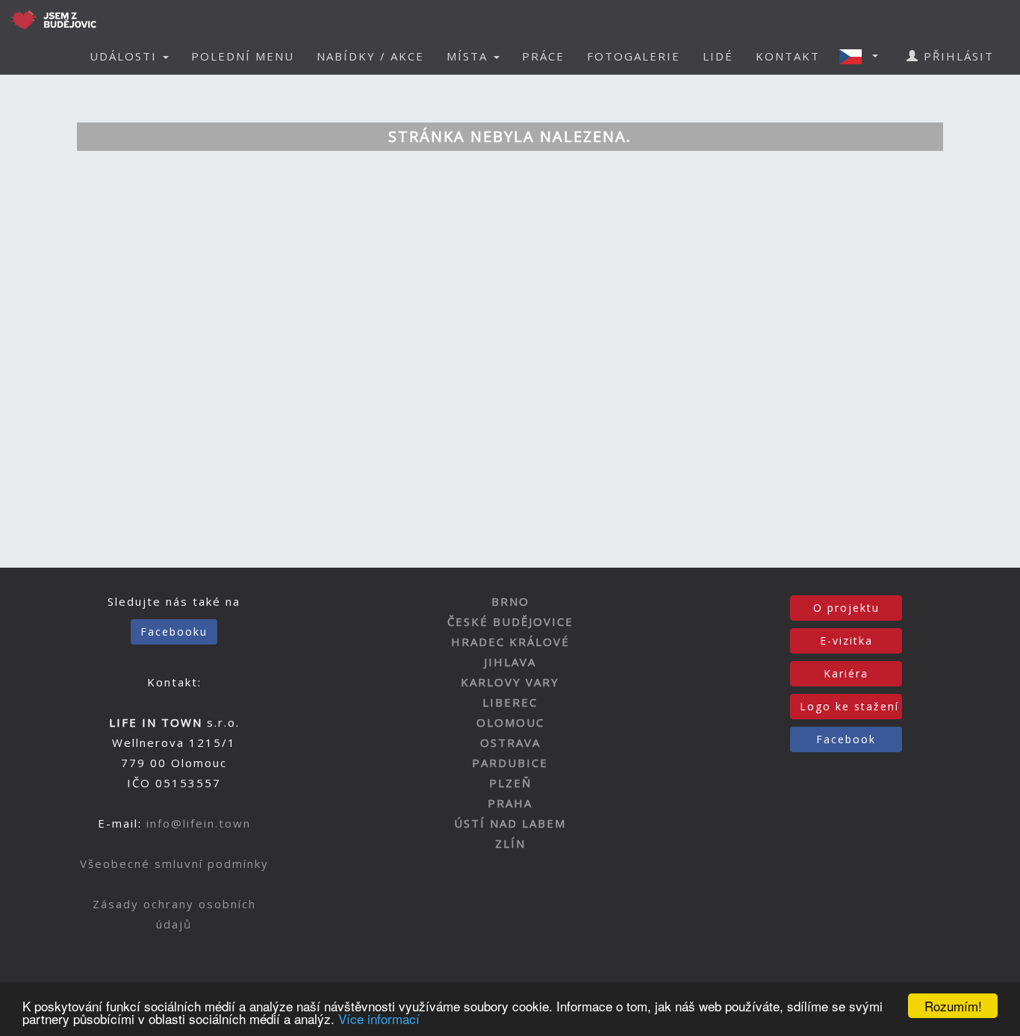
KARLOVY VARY (510, 681)
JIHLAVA (510, 661)
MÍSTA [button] (469, 56)
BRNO (510, 601)
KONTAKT (788, 56)
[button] (863, 56)
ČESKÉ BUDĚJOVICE (510, 621)
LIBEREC (510, 702)
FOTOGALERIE (633, 56)
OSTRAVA (510, 742)
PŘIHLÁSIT (956, 56)
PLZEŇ (510, 782)
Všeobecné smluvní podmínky (174, 863)
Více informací (379, 1018)
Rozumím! (953, 1005)
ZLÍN (510, 843)
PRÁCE (543, 56)
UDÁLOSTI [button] (125, 56)
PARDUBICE (510, 762)
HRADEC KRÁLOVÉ (510, 641)
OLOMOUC (510, 722)
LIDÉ (718, 56)
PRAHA (510, 802)
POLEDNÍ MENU (242, 56)
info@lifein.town (198, 823)
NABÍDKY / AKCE (370, 56)
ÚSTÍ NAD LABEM (510, 823)
